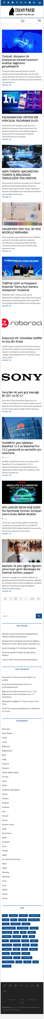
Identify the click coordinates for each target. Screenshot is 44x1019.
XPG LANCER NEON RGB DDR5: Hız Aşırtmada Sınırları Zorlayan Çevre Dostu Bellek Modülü (22, 510)
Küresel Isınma (8, 824)
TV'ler (4, 881)
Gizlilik (22, 999)
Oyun (4, 846)
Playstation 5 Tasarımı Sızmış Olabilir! (17, 677)
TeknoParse (6, 1007)
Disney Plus (34, 920)
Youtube (7, 966)
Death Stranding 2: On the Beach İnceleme (19, 648)
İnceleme (5, 807)
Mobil (4, 829)
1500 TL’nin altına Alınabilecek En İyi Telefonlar (21, 708)
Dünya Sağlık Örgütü (10, 772)
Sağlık (4, 855)
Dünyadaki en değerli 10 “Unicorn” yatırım (19, 701)
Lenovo (16, 936)
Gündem (5, 798)
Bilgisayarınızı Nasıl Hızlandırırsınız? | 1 (18, 691)
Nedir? (4, 837)
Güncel (5, 794)
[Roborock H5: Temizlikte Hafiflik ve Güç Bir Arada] (22, 323)
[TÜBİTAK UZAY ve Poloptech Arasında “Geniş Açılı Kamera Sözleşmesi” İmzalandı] (22, 268)
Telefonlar (6, 877)
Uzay (4, 885)
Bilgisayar (6, 746)
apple (5, 920)
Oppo (26, 945)
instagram (7, 932)
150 (32, 599)
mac (32, 936)
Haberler (5, 803)
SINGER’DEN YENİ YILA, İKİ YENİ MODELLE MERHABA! (21, 230)
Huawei (6, 458)
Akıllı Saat (6, 729)
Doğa (4, 759)
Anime (4, 738)
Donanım (5, 764)
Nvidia (17, 945)
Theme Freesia (25, 1007)
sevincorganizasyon (10, 687)
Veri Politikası (11, 999)
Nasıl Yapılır (7, 833)
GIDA (4, 785)
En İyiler (5, 777)
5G (5, 915)
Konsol (4, 820)
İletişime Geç (32, 999)
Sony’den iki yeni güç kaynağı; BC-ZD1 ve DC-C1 (20, 393)
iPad (23, 932)
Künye (22, 1002)
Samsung (7, 949)
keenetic (7, 936)
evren (6, 924)
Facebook (15, 924)
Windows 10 (8, 962)
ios (16, 932)
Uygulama (7, 958)
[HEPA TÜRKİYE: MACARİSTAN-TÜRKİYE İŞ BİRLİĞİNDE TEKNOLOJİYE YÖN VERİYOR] (22, 156)
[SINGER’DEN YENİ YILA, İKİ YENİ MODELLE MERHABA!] (22, 214)
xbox (18, 962)
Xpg (5, 519)
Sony (24, 949)
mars (5, 941)
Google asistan (9, 928)
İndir (4, 811)
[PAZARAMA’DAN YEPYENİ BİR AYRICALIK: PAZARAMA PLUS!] (22, 102)
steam (6, 953)
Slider (4, 863)
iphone (31, 932)
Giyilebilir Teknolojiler (11, 790)
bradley (5, 680)
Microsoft (15, 941)
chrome (22, 920)
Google (25, 924)
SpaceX (33, 949)
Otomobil (6, 842)
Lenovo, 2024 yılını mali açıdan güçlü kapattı (20, 659)
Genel (4, 781)
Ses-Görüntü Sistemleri (11, 859)
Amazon (13, 915)
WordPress (34, 1007)
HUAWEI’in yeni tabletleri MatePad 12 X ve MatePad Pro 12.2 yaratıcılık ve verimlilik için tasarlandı (21, 448)
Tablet (4, 868)
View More (6, 85)
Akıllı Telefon (7, 733)
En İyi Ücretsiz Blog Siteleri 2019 (15, 684)
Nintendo (7, 945)
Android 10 (34, 915)
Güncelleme (23, 928)
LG (25, 936)
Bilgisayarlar (7, 751)
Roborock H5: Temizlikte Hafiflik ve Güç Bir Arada (22, 339)
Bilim (4, 755)
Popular (5, 850)
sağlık (16, 949)
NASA (25, 941)
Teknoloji (5, 872)
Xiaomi (27, 962)
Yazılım (5, 894)
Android (23, 915)
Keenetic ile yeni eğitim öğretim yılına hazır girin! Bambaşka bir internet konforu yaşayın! (21, 569)
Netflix (34, 941)
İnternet (5, 816)
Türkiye (25, 953)
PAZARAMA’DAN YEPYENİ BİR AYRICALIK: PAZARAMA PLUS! (20, 118)
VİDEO (5, 890)
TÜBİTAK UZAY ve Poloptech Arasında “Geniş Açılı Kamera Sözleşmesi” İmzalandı (20, 286)
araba (4, 742)
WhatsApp (26, 958)
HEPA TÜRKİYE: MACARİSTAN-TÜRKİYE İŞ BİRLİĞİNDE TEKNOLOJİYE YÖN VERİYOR (20, 175)
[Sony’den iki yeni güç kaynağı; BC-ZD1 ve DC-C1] (22, 377)
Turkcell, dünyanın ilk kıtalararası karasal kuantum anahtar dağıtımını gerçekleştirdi (20, 61)
